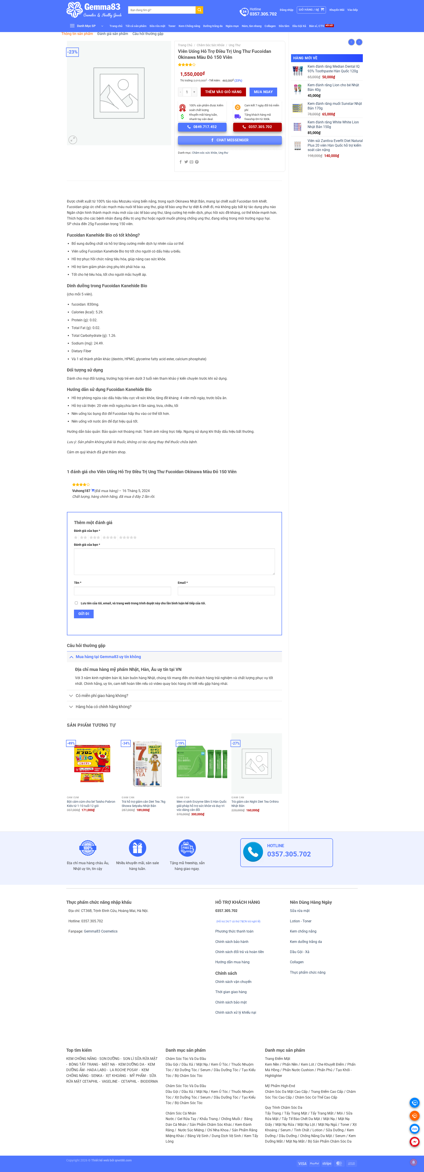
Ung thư (234, 45)
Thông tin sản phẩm (77, 34)
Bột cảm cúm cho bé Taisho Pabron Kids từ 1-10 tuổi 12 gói (91, 804)
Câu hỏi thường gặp (147, 34)
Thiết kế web (100, 1160)
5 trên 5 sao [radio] (127, 537)
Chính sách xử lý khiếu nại (235, 1012)
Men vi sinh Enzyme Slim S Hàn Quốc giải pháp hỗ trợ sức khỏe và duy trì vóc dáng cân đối (202, 806)
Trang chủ (116, 26)
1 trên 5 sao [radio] (75, 537)
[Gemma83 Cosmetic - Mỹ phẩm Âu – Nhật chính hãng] (93, 10)
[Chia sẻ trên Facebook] (180, 162)
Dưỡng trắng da (213, 26)
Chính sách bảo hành (231, 942)
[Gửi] (199, 10)
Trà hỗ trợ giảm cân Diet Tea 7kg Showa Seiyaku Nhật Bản (143, 804)
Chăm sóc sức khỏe (210, 45)
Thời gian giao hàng (231, 992)
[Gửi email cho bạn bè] (191, 162)
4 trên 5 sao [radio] (109, 537)
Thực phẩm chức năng (308, 972)
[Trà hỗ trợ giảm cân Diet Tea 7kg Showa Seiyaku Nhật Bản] (147, 763)
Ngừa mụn (232, 26)
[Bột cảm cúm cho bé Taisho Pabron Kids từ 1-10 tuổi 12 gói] (92, 763)
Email (183, 583)
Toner (172, 26)
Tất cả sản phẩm (135, 26)
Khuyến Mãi (336, 9)
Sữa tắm (284, 26)
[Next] (281, 778)
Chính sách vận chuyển (233, 982)
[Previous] (67, 778)
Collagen (270, 26)
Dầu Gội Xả (299, 26)
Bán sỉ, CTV (316, 26)
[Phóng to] (72, 140)
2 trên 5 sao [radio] (83, 537)
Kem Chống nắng (189, 26)
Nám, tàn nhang (251, 26)
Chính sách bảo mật (231, 1002)
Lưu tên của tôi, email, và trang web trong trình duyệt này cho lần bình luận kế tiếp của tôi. (143, 603)
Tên (77, 583)
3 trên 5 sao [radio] (94, 537)
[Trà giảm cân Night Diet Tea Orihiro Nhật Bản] (256, 763)
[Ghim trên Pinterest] (197, 162)
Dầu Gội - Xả (299, 952)
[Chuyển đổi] (71, 656)
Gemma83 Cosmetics (100, 931)
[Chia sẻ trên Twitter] (186, 162)
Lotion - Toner (300, 921)
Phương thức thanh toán (234, 931)
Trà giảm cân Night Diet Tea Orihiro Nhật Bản (255, 804)
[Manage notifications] (413, 1162)
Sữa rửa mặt (157, 26)
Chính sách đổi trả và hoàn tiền (239, 952)
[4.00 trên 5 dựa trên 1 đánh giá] (230, 64)
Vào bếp (352, 9)
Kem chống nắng (303, 931)
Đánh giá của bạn (87, 531)
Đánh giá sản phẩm (112, 34)
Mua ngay (263, 92)
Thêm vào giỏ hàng (223, 92)
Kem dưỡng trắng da (306, 942)
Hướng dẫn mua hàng (232, 962)
